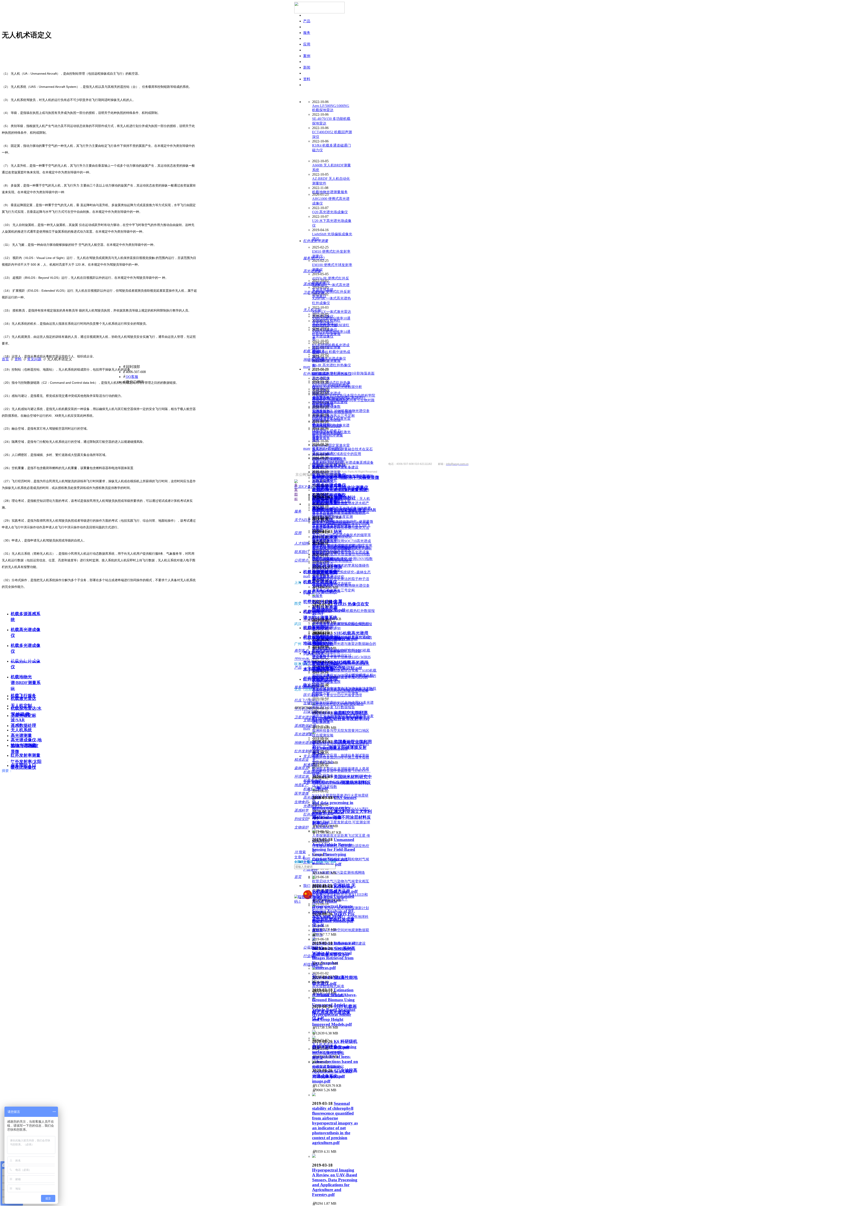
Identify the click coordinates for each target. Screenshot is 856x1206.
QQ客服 (132, 377)
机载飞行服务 (23, 695)
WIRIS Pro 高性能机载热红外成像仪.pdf (333, 919)
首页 (5, 359)
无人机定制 (21, 705)
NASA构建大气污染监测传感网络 (338, 872)
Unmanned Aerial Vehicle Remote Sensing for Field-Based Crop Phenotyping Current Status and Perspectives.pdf (333, 851)
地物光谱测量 (23, 745)
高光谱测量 (21, 735)
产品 (306, 21)
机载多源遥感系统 (320, 572)
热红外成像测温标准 (328, 977)
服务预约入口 (23, 765)
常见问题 (34, 359)
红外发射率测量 (25, 755)
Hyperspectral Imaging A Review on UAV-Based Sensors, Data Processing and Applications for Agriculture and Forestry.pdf (334, 1182)
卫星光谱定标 (23, 715)
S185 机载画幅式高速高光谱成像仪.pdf (334, 1012)
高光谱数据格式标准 (328, 986)
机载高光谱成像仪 (320, 582)
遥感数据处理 (23, 725)
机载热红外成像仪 (320, 601)
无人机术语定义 (324, 1044)
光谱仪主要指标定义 (328, 1066)
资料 (18, 359)
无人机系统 (21, 730)
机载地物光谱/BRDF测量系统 (26, 683)
